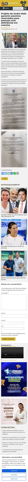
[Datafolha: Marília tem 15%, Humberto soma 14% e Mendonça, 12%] (14, 200)
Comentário (5, 293)
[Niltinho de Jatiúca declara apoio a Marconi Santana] (14, 263)
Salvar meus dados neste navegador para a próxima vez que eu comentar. (13, 334)
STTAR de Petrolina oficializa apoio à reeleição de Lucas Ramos (12, 450)
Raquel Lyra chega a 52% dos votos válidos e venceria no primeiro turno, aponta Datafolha (14, 444)
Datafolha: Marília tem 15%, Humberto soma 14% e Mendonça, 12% (14, 215)
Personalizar (14, 474)
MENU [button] (7, 8)
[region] (14, 468)
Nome (3, 313)
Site (2, 326)
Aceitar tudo (14, 470)
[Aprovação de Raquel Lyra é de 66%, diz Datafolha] (14, 232)
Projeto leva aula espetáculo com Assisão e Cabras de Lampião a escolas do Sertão (14, 438)
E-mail (3, 320)
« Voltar (4, 178)
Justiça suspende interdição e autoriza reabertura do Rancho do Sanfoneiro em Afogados (13, 432)
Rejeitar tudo (14, 478)
